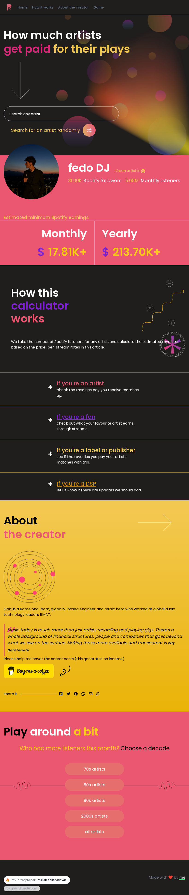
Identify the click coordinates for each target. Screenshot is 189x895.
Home (22, 7)
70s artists (94, 769)
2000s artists (94, 816)
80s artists (94, 785)
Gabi (8, 609)
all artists (94, 832)
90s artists (94, 800)
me (182, 877)
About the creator (73, 7)
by (21, 888)
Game (98, 7)
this (88, 347)
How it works (42, 7)
